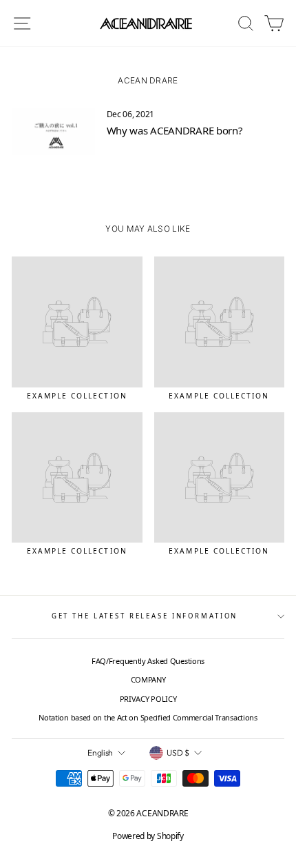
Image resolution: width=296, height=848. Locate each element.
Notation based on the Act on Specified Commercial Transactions (148, 717)
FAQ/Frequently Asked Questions (148, 661)
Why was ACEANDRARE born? (175, 130)
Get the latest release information (145, 616)
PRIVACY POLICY (148, 699)
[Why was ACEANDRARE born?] (53, 131)
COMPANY (148, 679)
